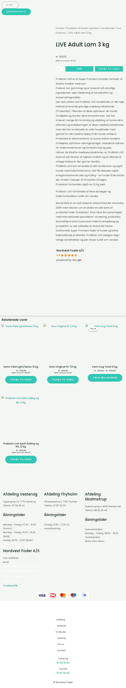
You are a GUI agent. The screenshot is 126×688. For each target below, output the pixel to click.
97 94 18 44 (63, 662)
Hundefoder (108, 28)
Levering (61, 638)
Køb (79, 68)
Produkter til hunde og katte (82, 28)
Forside (60, 28)
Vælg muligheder (105, 377)
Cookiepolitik (10, 585)
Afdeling (60, 619)
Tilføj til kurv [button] (21, 379)
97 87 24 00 (63, 673)
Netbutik (61, 625)
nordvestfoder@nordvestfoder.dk (22, 566)
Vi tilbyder (61, 631)
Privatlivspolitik (11, 581)
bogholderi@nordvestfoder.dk (20, 570)
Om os (60, 644)
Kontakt (61, 650)
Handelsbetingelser (14, 576)
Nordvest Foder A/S (70, 250)
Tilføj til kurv (109, 68)
